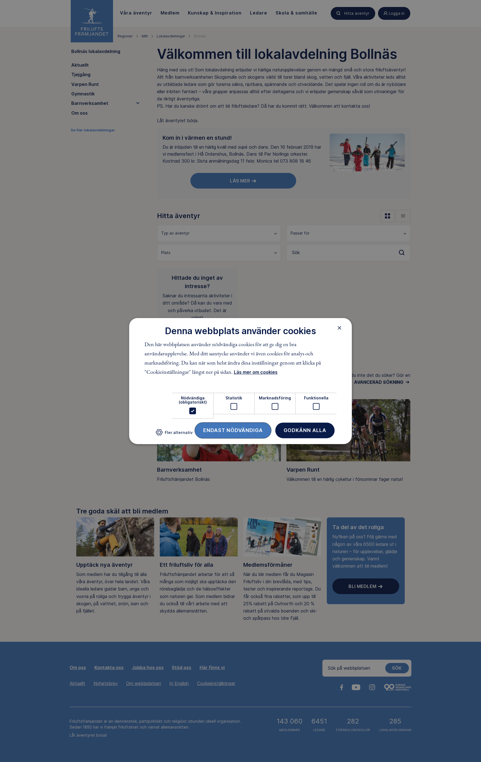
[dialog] (240, 381)
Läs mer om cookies (256, 372)
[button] (174, 434)
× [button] (339, 327)
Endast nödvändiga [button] (233, 430)
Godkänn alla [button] (305, 430)
